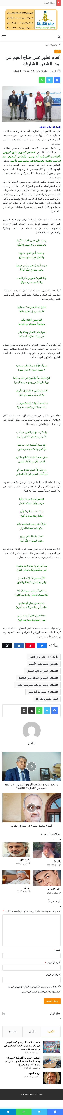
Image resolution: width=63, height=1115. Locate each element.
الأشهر (32, 1031)
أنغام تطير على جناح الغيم (43, 657)
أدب (47, 45)
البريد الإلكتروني (53, 962)
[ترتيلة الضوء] (52, 1078)
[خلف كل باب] (47, 878)
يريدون (27, 887)
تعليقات (12, 1031)
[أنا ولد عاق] (16, 849)
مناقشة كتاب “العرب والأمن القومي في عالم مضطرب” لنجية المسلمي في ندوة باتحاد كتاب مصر (22, 1045)
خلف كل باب (54, 889)
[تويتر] (47, 710)
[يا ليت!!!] (47, 850)
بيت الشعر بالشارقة (46, 698)
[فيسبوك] (54, 710)
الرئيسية (55, 45)
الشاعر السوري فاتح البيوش (42, 671)
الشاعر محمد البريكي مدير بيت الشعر (37, 684)
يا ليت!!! (57, 861)
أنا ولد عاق (25, 860)
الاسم (57, 950)
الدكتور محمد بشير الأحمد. (43, 664)
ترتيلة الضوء (49, 3)
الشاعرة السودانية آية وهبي (42, 691)
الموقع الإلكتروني (53, 974)
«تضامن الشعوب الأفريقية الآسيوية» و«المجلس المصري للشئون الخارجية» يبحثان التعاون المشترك (22, 1061)
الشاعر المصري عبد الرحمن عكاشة (38, 677)
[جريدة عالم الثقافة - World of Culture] (31, 19)
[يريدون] (16, 877)
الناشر (53, 71)
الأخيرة (50, 1031)
